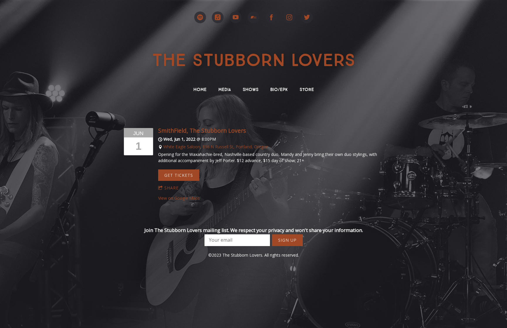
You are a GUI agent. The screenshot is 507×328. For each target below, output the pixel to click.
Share (171, 188)
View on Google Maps (179, 198)
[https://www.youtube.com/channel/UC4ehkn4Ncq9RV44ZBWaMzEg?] (235, 17)
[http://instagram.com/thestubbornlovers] (289, 17)
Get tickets (178, 175)
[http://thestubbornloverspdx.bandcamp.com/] (253, 17)
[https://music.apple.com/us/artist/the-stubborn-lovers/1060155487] (218, 17)
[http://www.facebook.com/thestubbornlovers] (271, 17)
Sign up (287, 240)
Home (200, 89)
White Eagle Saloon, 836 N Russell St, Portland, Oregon (215, 146)
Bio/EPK (279, 89)
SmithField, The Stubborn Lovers (202, 130)
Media (224, 89)
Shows (250, 89)
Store (307, 89)
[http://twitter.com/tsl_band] (307, 17)
